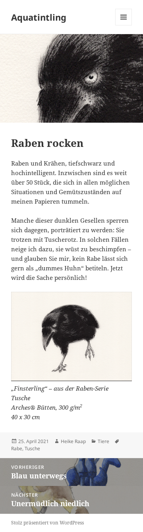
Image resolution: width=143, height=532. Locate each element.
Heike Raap (73, 441)
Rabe (16, 448)
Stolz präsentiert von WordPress (47, 522)
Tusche (32, 448)
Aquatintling (38, 17)
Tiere (103, 441)
